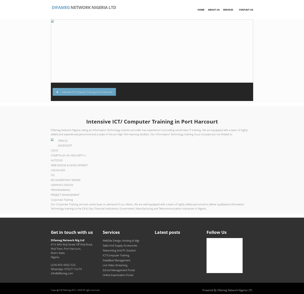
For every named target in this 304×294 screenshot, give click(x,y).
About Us (214, 9)
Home (201, 9)
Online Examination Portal (118, 275)
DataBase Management (116, 260)
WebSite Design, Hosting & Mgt (121, 240)
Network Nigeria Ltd (83, 7)
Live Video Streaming (115, 265)
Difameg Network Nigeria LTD (234, 290)
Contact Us (246, 9)
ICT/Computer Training (116, 255)
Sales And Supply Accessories (120, 245)
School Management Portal (119, 270)
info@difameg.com (62, 273)
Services (228, 9)
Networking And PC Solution (119, 250)
